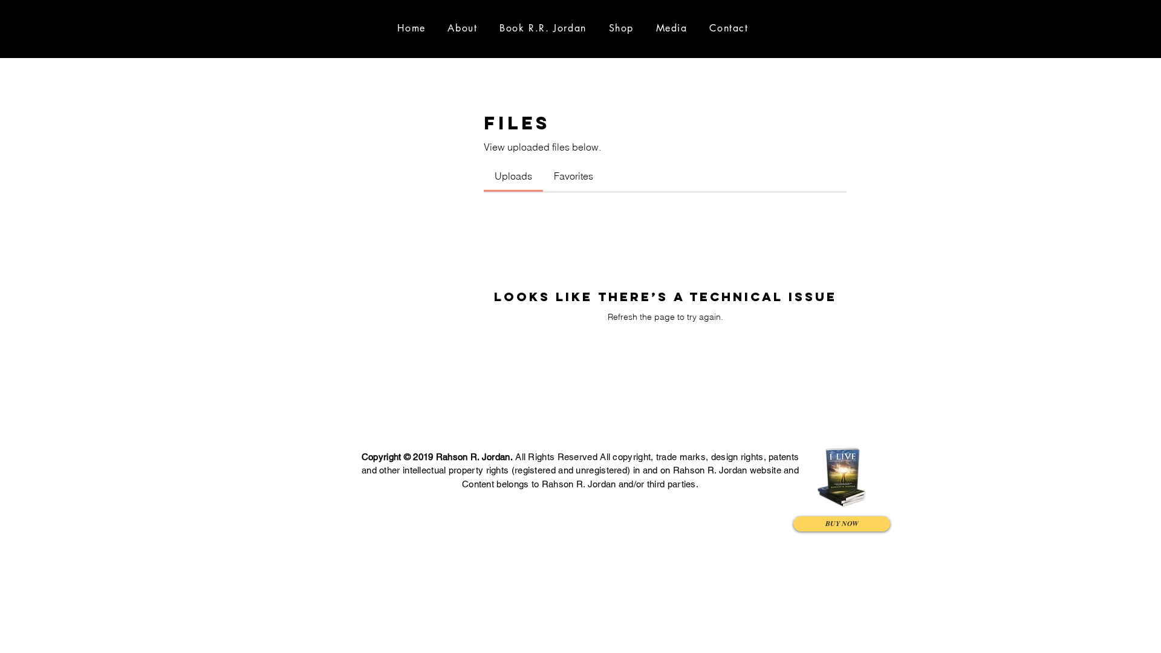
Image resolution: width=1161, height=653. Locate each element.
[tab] (513, 176)
